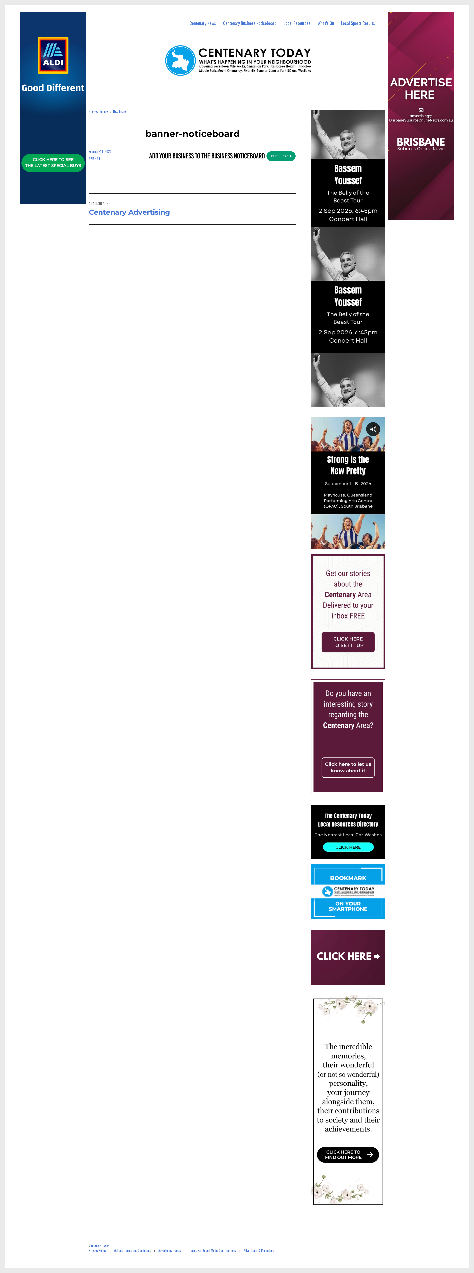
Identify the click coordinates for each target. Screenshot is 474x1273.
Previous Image (98, 111)
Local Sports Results (358, 23)
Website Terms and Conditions (132, 1250)
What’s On (326, 23)
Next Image (120, 111)
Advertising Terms (169, 1250)
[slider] (353, 545)
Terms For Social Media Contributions (212, 1250)
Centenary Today (99, 1245)
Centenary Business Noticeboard (249, 23)
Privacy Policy (97, 1250)
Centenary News (203, 23)
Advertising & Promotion (259, 1250)
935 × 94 (94, 158)
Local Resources (297, 23)
